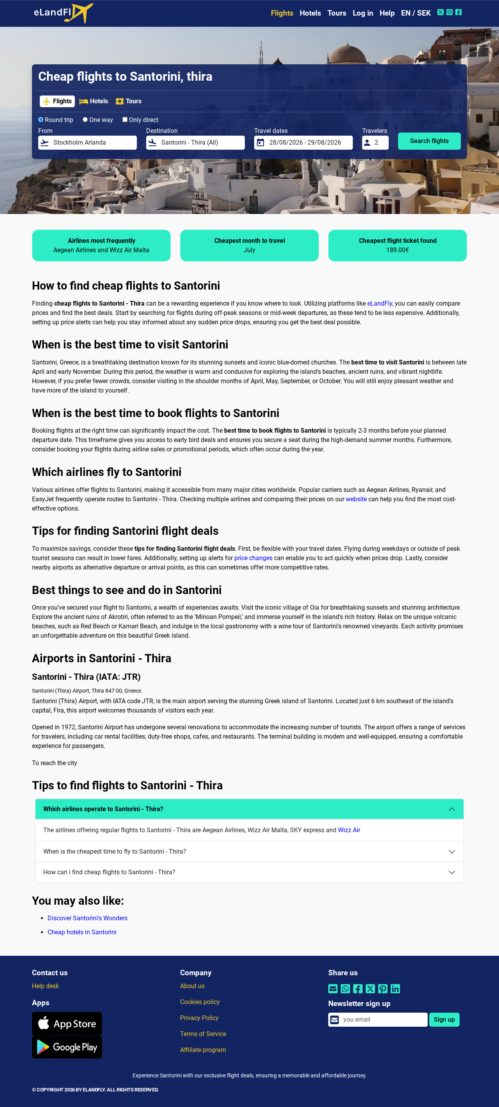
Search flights (429, 141)
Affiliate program (203, 1050)
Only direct (142, 120)
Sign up (444, 1019)
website (356, 499)
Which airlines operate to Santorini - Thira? (103, 809)
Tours (337, 13)
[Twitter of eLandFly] (441, 12)
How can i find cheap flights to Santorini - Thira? (109, 872)
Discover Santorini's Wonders (87, 918)
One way (100, 120)
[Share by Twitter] (370, 993)
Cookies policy (200, 1002)
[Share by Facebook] (358, 993)
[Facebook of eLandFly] (459, 12)
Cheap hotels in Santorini (82, 932)
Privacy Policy (199, 1018)
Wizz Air (349, 830)
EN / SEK (416, 13)
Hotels (310, 13)
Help (387, 13)
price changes (253, 558)
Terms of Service (203, 1034)
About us (192, 986)
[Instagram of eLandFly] (450, 12)
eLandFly (379, 303)
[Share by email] (333, 993)
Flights (282, 13)
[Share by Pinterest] (383, 993)
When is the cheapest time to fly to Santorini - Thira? (114, 851)
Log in (363, 13)
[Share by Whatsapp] (345, 993)
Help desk (45, 986)
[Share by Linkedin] (395, 993)
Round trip (58, 120)
